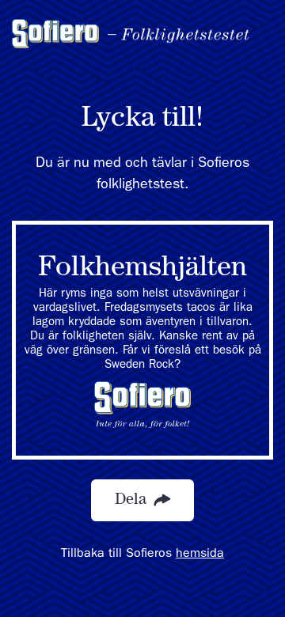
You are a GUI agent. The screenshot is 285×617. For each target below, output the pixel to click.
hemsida (200, 554)
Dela (132, 501)
